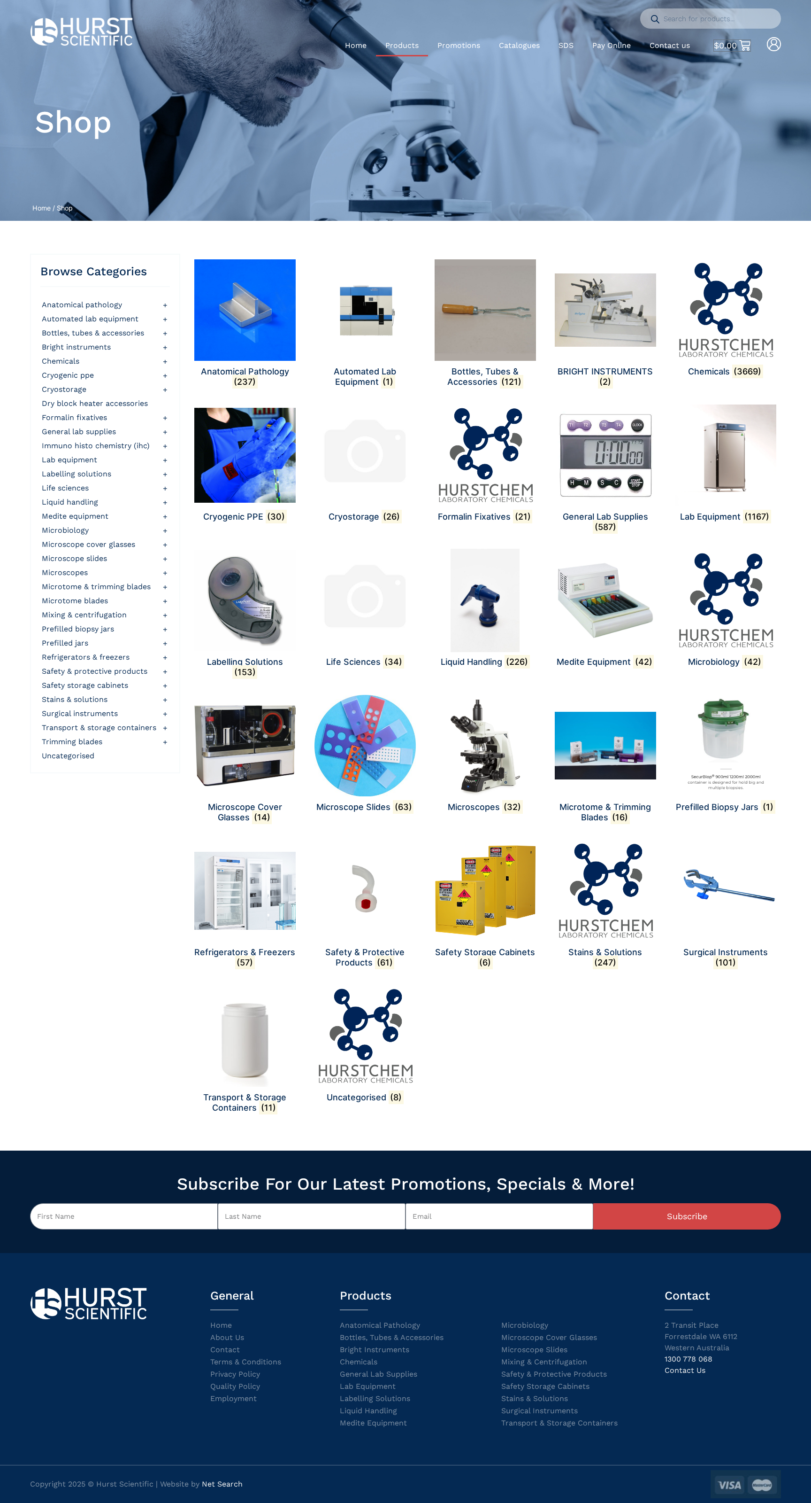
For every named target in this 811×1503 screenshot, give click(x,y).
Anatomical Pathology (82, 304)
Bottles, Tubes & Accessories (93, 332)
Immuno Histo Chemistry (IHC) (96, 445)
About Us (227, 1337)
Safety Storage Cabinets (85, 685)
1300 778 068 (688, 1359)
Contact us (670, 45)
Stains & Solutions (74, 699)
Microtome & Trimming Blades (96, 586)
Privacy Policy (235, 1374)
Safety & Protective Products (94, 671)
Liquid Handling (70, 502)
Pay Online (611, 45)
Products (402, 45)
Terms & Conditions (245, 1361)
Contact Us (685, 1370)
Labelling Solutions (76, 473)
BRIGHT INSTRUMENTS (76, 347)
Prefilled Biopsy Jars (78, 628)
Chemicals (60, 361)
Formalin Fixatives (74, 417)
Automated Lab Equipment (90, 318)
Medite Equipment (75, 516)
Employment (233, 1398)
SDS (566, 45)
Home (356, 45)
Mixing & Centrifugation (84, 614)
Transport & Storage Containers (99, 727)
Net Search (222, 1484)
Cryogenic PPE (68, 375)
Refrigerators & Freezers (86, 657)
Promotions (458, 45)
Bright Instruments (374, 1349)
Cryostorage (64, 389)
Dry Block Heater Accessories (95, 403)
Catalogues (519, 45)
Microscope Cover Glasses (88, 544)
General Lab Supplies (79, 431)
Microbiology (65, 530)
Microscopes (65, 572)
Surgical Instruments (80, 713)
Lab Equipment (69, 459)
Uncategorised (68, 755)
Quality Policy (235, 1386)
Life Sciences (65, 487)
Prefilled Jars (65, 643)
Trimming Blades (72, 741)
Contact (225, 1349)
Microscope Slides (74, 558)
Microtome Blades (75, 600)
